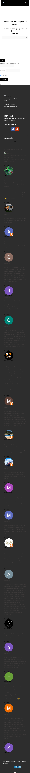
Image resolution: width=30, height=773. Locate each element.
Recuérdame (4, 75)
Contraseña (3, 70)
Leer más (6, 165)
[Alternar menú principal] (25, 2)
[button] (15, 141)
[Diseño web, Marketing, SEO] (17, 766)
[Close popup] (2, 60)
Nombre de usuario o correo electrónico (9, 63)
